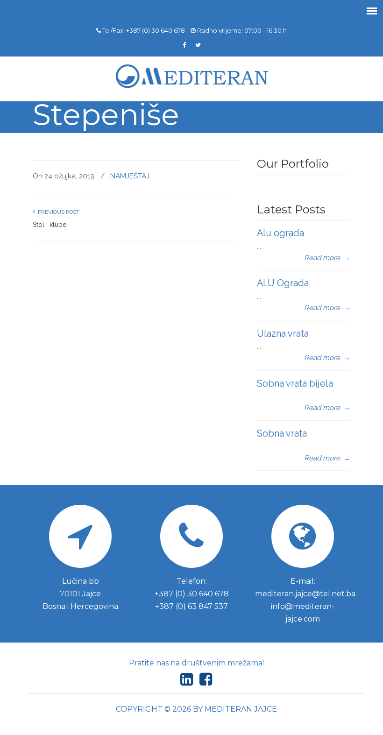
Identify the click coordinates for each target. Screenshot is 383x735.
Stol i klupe (49, 224)
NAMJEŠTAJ (129, 176)
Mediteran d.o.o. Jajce (191, 76)
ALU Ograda (283, 283)
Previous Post (57, 212)
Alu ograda (280, 233)
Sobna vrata (282, 433)
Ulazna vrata (283, 333)
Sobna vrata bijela (295, 383)
